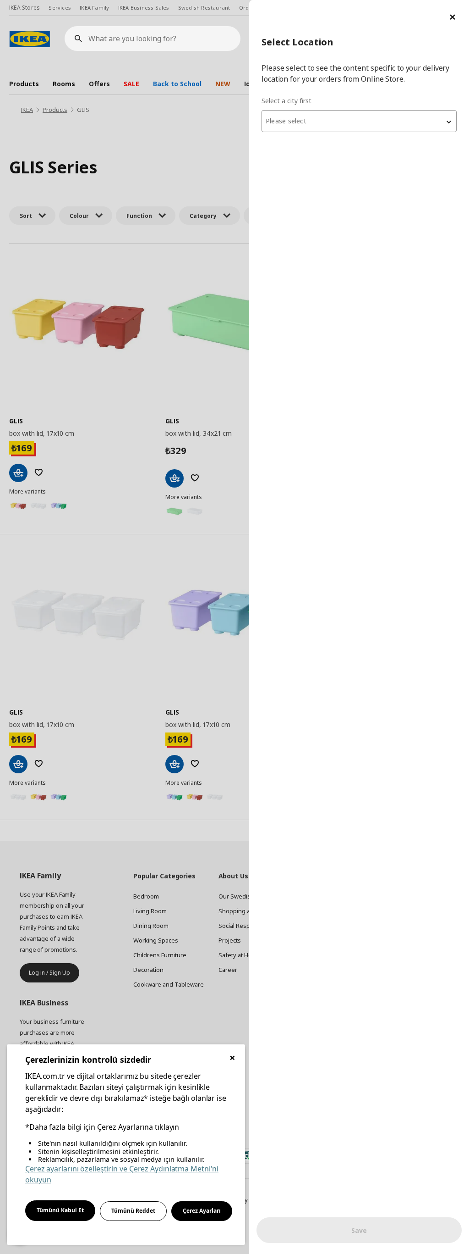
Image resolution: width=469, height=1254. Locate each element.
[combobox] (359, 121)
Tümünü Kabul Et (60, 1210)
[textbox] (359, 121)
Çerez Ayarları (202, 1211)
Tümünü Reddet (133, 1211)
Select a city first (286, 100)
